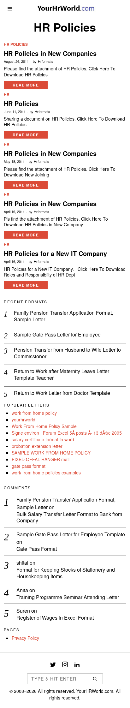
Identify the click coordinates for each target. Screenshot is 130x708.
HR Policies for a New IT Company (55, 253)
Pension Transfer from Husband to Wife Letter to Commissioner (67, 353)
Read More (26, 85)
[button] (95, 678)
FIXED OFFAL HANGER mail (40, 459)
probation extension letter (37, 446)
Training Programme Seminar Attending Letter (67, 597)
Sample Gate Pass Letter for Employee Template (70, 534)
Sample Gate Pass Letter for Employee (57, 334)
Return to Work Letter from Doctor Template (62, 393)
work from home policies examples (46, 472)
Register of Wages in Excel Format (55, 618)
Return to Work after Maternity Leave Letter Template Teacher (61, 374)
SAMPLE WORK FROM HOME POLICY (51, 452)
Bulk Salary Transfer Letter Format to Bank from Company (69, 517)
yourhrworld (23, 419)
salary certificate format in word (43, 439)
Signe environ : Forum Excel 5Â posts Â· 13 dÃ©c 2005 (67, 433)
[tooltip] (53, 664)
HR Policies (16, 44)
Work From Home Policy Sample (44, 426)
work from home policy (34, 413)
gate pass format (28, 466)
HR (6, 94)
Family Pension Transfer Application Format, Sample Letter (63, 316)
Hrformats (45, 61)
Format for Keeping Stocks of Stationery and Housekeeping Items (65, 573)
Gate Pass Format (36, 549)
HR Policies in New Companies (50, 53)
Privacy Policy (25, 638)
